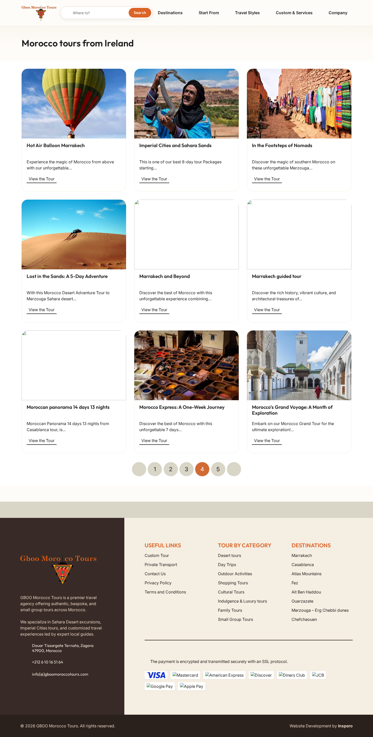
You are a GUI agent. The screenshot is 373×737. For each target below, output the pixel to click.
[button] (187, 12)
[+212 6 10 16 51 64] (26, 662)
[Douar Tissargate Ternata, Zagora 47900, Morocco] (26, 648)
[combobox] (107, 13)
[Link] (74, 164)
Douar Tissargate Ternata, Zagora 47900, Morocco (62, 648)
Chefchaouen (304, 619)
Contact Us (155, 573)
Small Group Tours (235, 619)
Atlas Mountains (306, 573)
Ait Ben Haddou (306, 591)
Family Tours (230, 610)
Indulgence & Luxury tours (242, 601)
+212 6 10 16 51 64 (47, 661)
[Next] (234, 469)
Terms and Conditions (165, 591)
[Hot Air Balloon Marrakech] (74, 103)
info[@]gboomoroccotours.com (60, 674)
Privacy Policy (158, 582)
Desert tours (229, 555)
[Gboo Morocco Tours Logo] (39, 13)
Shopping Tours (233, 582)
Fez (295, 582)
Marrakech (302, 555)
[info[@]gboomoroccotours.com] (26, 674)
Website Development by (321, 725)
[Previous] (139, 469)
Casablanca (303, 564)
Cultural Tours (231, 591)
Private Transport (161, 564)
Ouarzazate (302, 601)
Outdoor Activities (235, 573)
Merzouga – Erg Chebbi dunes (320, 610)
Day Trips (227, 564)
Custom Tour (157, 555)
